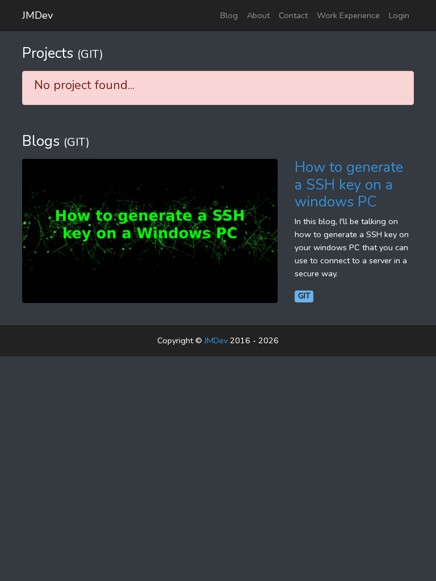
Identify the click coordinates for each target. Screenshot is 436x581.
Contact (293, 15)
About (258, 15)
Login (399, 15)
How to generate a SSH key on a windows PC (349, 184)
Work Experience (348, 15)
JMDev (37, 15)
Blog (229, 15)
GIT (304, 295)
